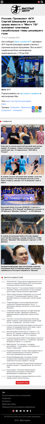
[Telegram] (40, 110)
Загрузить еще (22, 383)
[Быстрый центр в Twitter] (27, 411)
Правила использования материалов (18, 407)
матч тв (9, 101)
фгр (4, 104)
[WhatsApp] (36, 110)
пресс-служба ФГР (22, 42)
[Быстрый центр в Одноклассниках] (30, 411)
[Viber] (33, 110)
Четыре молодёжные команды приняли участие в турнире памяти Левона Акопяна (24, 377)
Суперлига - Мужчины (20, 107)
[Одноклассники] (36, 107)
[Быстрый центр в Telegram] (20, 411)
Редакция (6, 398)
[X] (40, 107)
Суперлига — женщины (11, 110)
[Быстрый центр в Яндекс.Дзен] (17, 411)
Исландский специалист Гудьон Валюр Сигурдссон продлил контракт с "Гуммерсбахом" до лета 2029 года (24, 365)
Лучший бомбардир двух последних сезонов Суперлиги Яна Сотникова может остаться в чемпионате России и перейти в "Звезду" (22, 359)
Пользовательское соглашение (16, 395)
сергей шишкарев (23, 101)
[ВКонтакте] (33, 107)
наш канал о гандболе (30, 93)
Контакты (6, 401)
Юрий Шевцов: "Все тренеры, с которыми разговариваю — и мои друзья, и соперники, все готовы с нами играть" (23, 346)
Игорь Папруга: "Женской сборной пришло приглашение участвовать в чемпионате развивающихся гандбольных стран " (21, 371)
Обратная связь (9, 404)
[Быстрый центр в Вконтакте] (24, 411)
